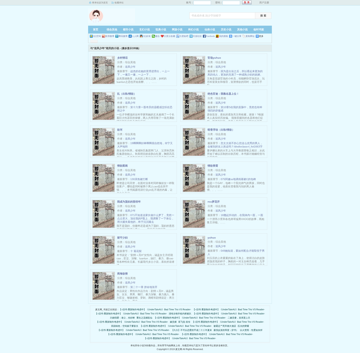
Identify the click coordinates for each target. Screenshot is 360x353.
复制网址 (250, 36)
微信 (157, 36)
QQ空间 (97, 36)
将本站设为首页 (100, 2)
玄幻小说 (144, 29)
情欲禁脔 (213, 165)
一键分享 (236, 36)
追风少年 (130, 66)
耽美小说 (161, 29)
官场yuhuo (214, 57)
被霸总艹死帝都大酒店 (225, 326)
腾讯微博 (123, 36)
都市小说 (128, 29)
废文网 (111, 15)
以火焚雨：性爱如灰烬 (251, 330)
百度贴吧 (183, 36)
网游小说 (177, 29)
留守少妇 (122, 237)
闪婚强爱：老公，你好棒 (122, 317)
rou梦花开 (214, 201)
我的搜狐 (223, 36)
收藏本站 (119, 2)
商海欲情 (122, 273)
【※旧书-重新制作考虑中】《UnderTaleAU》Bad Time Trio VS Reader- (155, 309)
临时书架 (259, 29)
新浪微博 (109, 36)
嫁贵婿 (173, 322)
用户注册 (264, 2)
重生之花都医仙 (144, 317)
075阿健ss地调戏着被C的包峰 (238, 179)
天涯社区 (197, 36)
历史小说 (226, 29)
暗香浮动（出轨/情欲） (221, 129)
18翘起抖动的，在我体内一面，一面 (242, 215)
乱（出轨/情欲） (126, 93)
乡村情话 (122, 57)
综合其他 (112, 29)
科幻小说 (193, 29)
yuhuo (212, 237)
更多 (261, 36)
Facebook (210, 36)
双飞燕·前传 (184, 322)
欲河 (119, 129)
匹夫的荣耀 (243, 326)
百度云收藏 (169, 36)
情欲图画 (122, 165)
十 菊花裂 (136, 251)
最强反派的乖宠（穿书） (226, 330)
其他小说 (242, 29)
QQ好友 (147, 36)
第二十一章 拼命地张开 (143, 287)
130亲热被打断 (139, 179)
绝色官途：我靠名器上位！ (223, 93)
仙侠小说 (210, 29)
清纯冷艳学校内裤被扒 (180, 313)
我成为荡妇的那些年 (129, 201)
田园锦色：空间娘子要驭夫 (124, 326)
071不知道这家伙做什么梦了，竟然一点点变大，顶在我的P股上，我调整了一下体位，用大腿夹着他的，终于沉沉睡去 (145, 218)
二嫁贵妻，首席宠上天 (239, 317)
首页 (95, 29)
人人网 (135, 36)
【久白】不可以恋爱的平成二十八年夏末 (191, 330)
